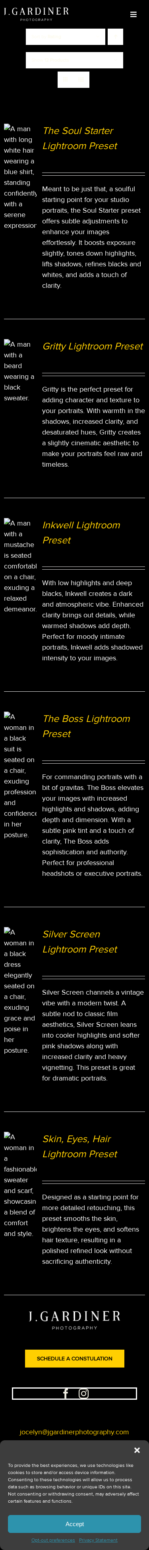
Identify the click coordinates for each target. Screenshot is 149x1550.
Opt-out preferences (53, 1540)
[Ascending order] (115, 37)
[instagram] (84, 1394)
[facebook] (66, 1394)
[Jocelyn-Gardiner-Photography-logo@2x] (36, 11)
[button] (137, 1450)
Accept (75, 1524)
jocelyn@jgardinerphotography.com (74, 1432)
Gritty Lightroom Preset (92, 346)
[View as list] (81, 79)
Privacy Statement (98, 1540)
